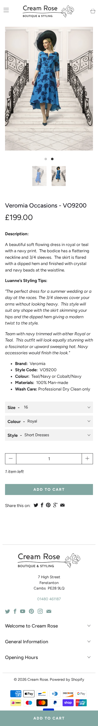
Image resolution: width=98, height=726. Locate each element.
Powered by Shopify (67, 679)
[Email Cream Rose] (48, 611)
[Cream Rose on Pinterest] (31, 611)
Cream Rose (37, 679)
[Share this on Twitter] (36, 505)
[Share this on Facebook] (42, 505)
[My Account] (4, 9)
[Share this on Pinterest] (48, 505)
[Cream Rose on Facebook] (15, 611)
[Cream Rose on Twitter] (7, 611)
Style (13, 435)
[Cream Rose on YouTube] (22, 611)
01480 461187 (49, 599)
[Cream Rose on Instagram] (40, 611)
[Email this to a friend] (62, 505)
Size (11, 407)
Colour (14, 421)
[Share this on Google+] (55, 505)
